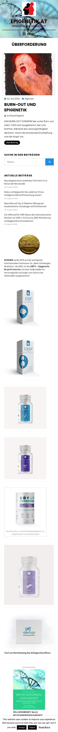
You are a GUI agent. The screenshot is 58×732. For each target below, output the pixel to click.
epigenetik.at (29, 21)
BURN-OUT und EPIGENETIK (20, 107)
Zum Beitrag (12, 143)
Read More (44, 727)
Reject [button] (32, 727)
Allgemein (29, 99)
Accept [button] (22, 727)
